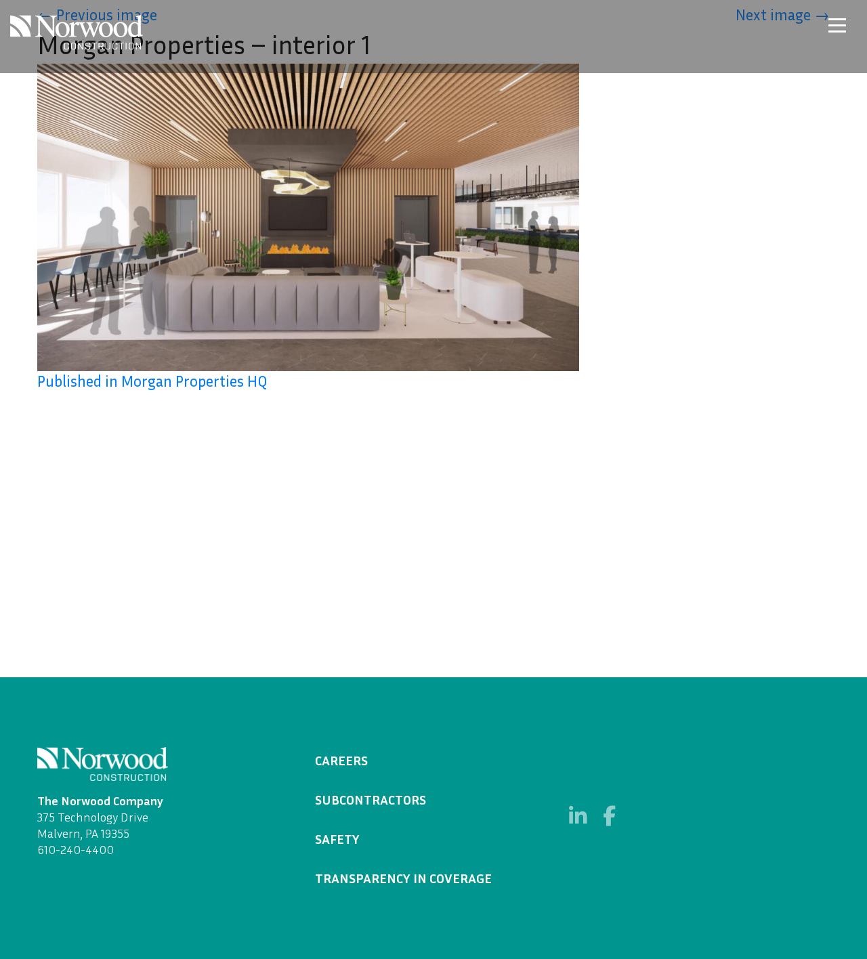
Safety (337, 838)
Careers (341, 760)
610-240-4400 (75, 849)
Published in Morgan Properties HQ (152, 381)
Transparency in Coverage (403, 878)
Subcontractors (370, 799)
